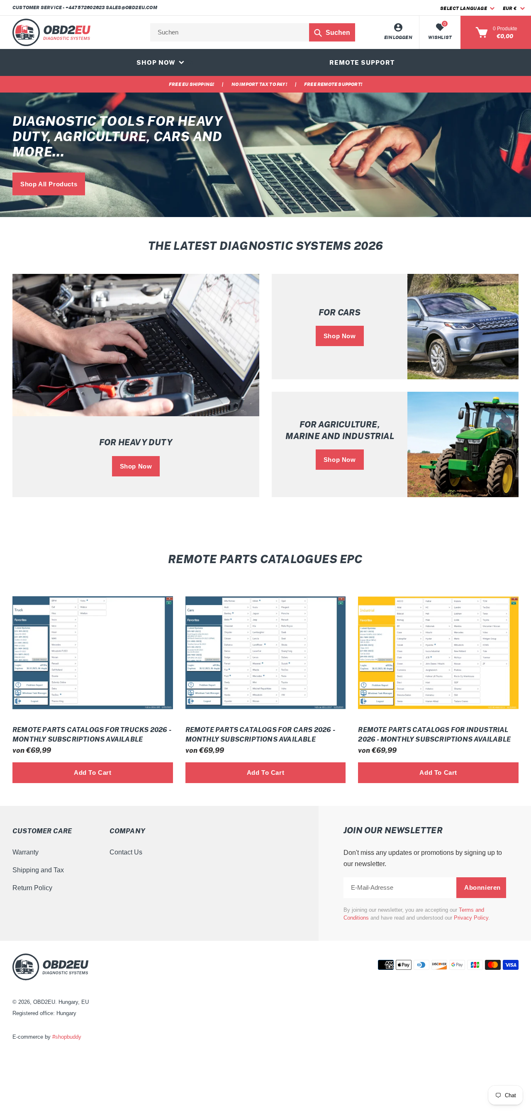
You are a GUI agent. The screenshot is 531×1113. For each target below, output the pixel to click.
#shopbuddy (66, 1037)
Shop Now (136, 466)
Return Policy (32, 887)
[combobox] (252, 32)
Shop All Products (48, 184)
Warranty (25, 852)
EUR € (509, 8)
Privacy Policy (471, 918)
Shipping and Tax (38, 870)
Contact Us (126, 852)
